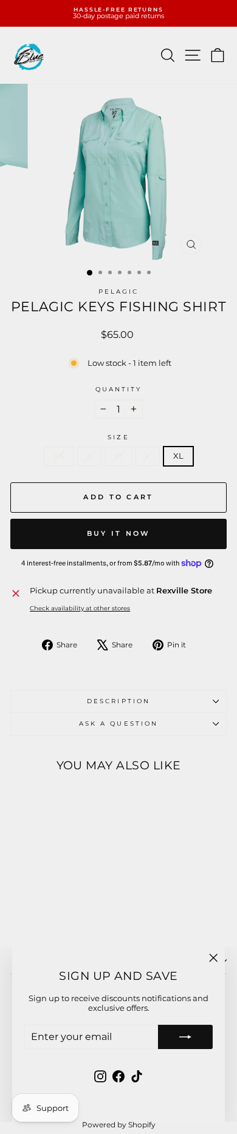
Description (118, 701)
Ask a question (118, 723)
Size (118, 437)
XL (178, 456)
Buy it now (119, 533)
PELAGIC (118, 291)
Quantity (118, 389)
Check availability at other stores (80, 608)
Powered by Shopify (119, 1124)
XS (58, 456)
